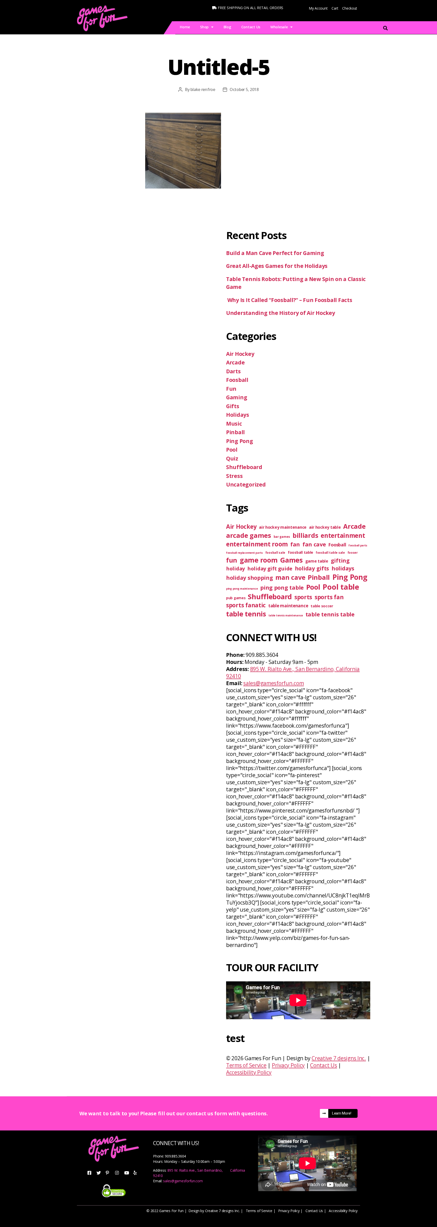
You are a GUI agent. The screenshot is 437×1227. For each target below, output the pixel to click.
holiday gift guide (269, 568)
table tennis (246, 613)
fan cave (314, 544)
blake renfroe (202, 89)
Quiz (232, 458)
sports (303, 597)
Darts (233, 371)
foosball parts (357, 545)
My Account (318, 8)
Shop (204, 27)
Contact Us (250, 27)
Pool (231, 449)
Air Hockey (240, 353)
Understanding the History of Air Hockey (281, 312)
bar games (282, 537)
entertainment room (257, 544)
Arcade (235, 362)
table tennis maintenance (286, 615)
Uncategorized (246, 484)
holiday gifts (312, 568)
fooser (352, 552)
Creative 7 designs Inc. (339, 1058)
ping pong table (282, 587)
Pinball (235, 432)
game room (259, 560)
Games (291, 560)
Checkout (349, 8)
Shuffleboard (244, 467)
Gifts (232, 406)
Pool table (340, 587)
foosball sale (275, 552)
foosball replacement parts (244, 552)
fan (295, 544)
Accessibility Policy (249, 1072)
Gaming (236, 397)
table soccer (322, 605)
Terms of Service (246, 1065)
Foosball (237, 379)
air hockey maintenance (283, 527)
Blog (227, 27)
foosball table (300, 552)
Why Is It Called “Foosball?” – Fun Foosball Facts (289, 300)
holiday (235, 568)
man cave (290, 577)
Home (185, 27)
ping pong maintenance (242, 588)
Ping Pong (239, 441)
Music (234, 423)
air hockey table (325, 527)
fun (231, 560)
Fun (231, 388)
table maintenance (288, 606)
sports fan (329, 597)
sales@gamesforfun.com (273, 683)
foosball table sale (330, 552)
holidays (343, 568)
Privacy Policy (288, 1065)
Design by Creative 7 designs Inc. (214, 1210)
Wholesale (279, 27)
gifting (340, 560)
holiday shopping (249, 577)
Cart (335, 8)
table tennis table (330, 614)
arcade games (248, 535)
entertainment (343, 535)
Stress (234, 475)
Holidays (237, 414)
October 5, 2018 (244, 89)
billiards (305, 535)
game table (316, 561)
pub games (236, 598)
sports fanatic (246, 605)
